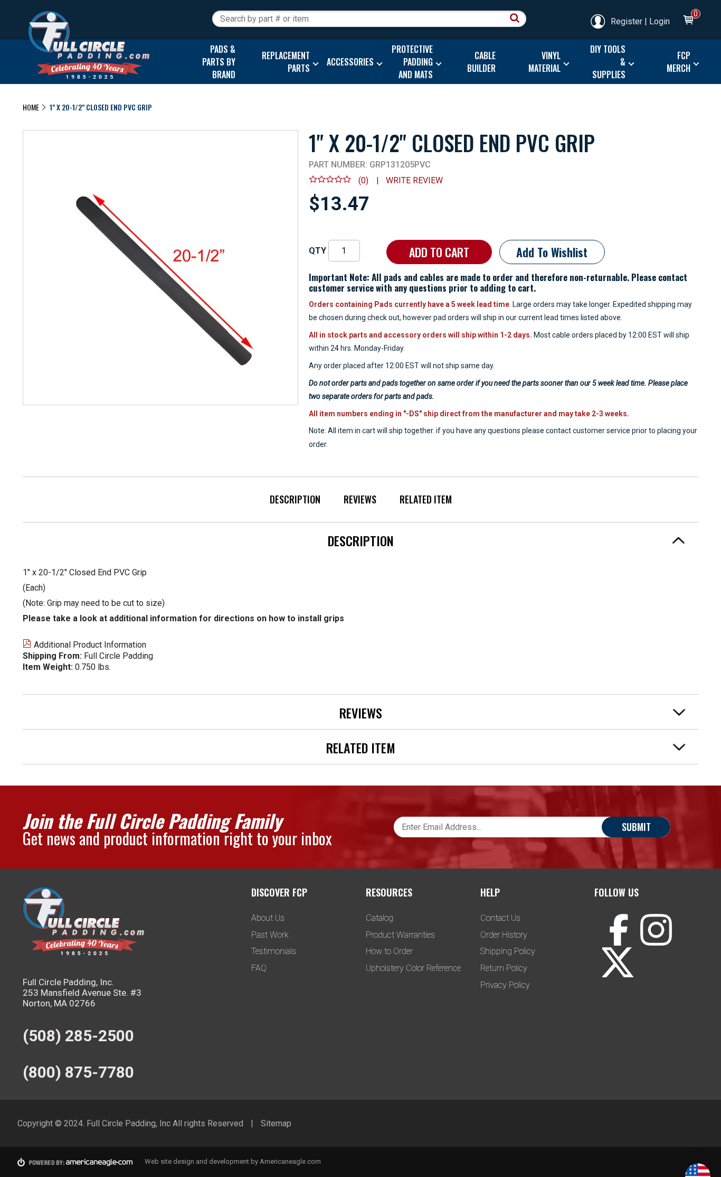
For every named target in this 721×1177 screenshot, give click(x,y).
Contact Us (500, 918)
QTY (317, 251)
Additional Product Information (90, 645)
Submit (636, 827)
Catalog (379, 918)
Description (295, 499)
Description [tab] (361, 540)
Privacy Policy (505, 985)
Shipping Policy (507, 951)
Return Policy (503, 968)
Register (626, 21)
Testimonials (273, 951)
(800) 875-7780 (78, 1072)
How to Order (389, 951)
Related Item (426, 499)
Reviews (360, 499)
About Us (267, 918)
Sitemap (276, 1123)
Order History (503, 935)
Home (31, 107)
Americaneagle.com (290, 1161)
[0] (687, 21)
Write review (414, 180)
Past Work (270, 935)
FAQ (259, 968)
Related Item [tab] (360, 747)
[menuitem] (216, 62)
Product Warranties (400, 935)
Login (659, 21)
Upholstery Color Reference (413, 968)
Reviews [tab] (360, 712)
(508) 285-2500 (78, 1035)
